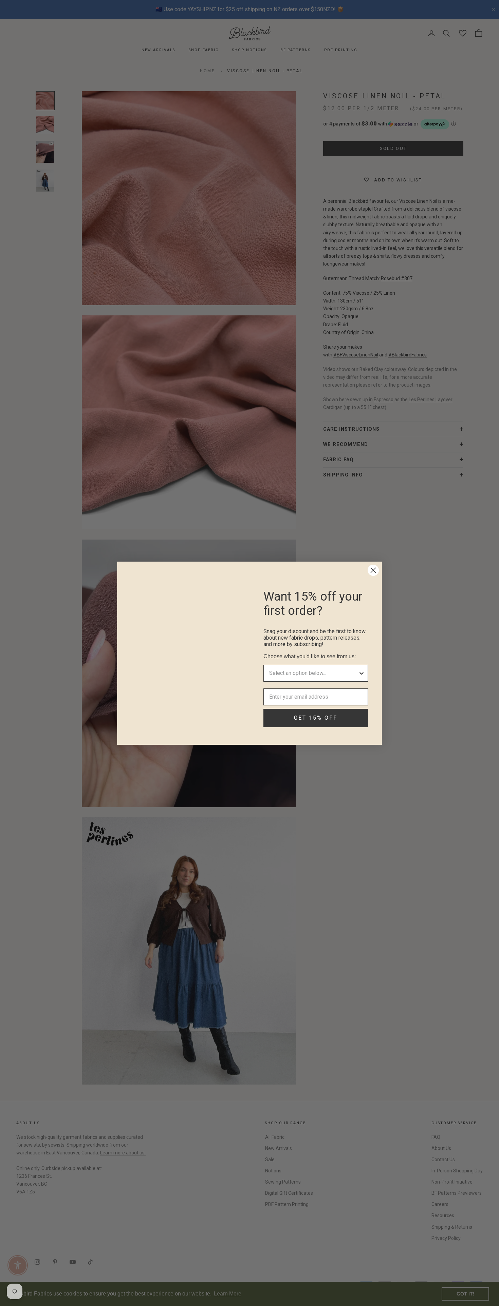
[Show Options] (361, 673)
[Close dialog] (373, 570)
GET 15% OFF (315, 718)
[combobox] (313, 673)
